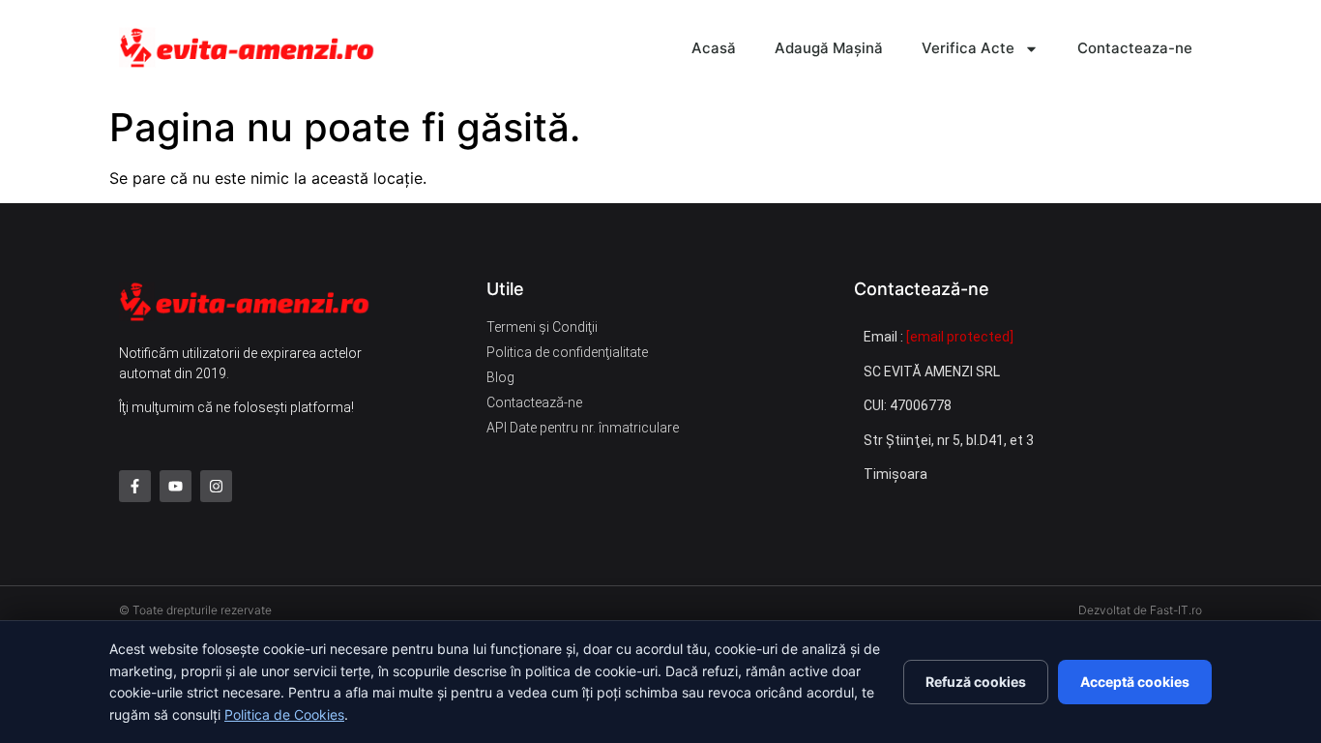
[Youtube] (175, 486)
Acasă (713, 48)
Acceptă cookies (1134, 681)
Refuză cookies (975, 681)
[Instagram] (216, 486)
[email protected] (959, 336)
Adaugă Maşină (829, 48)
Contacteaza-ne (1134, 48)
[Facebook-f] (135, 486)
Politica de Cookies (284, 714)
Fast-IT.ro (1176, 610)
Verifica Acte (968, 48)
